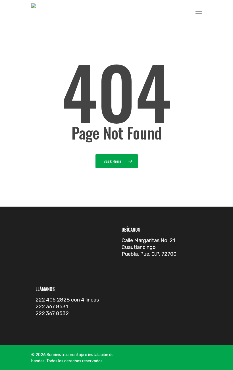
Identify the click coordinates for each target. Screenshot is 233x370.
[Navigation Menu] (198, 13)
